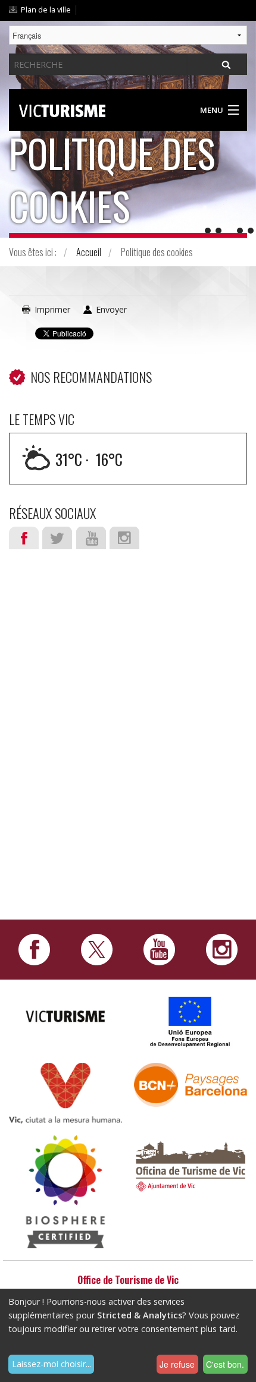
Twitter (57, 538)
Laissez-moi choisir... (51, 1364)
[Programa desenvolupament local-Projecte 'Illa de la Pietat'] (190, 1021)
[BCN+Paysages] (190, 1084)
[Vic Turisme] (62, 108)
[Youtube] (159, 949)
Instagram (124, 538)
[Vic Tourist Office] (190, 1164)
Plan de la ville (46, 9)
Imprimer (52, 309)
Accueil (88, 252)
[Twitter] (97, 949)
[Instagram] (222, 949)
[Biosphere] (65, 1190)
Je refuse (177, 1364)
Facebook (24, 538)
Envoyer (111, 309)
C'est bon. (225, 1364)
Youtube (91, 538)
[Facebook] (34, 949)
